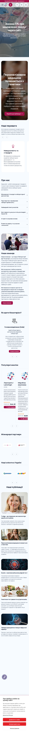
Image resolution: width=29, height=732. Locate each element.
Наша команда (7, 303)
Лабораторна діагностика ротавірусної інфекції (14, 628)
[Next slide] (16, 356)
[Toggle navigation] (1, 4)
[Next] (6, 137)
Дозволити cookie (14, 719)
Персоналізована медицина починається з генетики (14, 544)
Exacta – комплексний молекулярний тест (14, 573)
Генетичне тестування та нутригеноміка (14, 599)
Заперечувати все (14, 724)
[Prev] (2, 137)
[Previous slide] (12, 356)
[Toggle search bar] (17, 5)
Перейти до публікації (14, 114)
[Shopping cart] (21, 5)
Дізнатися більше (8, 715)
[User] (26, 5)
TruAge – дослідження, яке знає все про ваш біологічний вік (13, 517)
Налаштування (14, 728)
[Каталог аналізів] (10, 5)
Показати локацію (14, 351)
